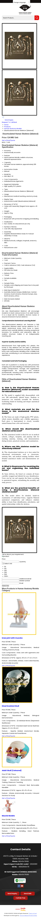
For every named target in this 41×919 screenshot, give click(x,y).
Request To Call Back (9, 122)
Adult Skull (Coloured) (12, 770)
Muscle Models (8, 816)
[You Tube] (22, 887)
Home (6, 125)
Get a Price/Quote (8, 140)
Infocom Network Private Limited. (28, 915)
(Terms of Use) (33, 913)
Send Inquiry (8, 120)
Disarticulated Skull (10, 706)
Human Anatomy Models (13, 129)
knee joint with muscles (12, 638)
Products (7, 127)
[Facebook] (18, 887)
